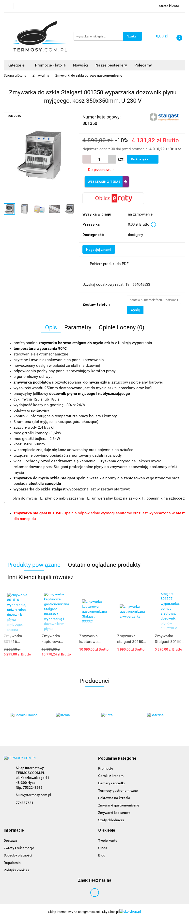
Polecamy (143, 65)
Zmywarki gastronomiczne (118, 805)
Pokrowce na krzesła (114, 798)
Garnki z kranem (111, 776)
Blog (101, 855)
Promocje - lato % (50, 65)
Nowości (80, 65)
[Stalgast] (165, 116)
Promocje (105, 768)
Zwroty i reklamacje (19, 848)
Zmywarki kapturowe (114, 813)
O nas (102, 848)
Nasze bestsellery (111, 65)
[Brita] (117, 715)
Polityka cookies (16, 870)
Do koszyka (140, 159)
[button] (117, 758)
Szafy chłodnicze (111, 820)
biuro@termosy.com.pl (33, 795)
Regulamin (12, 863)
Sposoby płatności (18, 855)
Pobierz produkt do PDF (109, 264)
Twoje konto (107, 840)
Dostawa (10, 840)
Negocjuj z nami (98, 250)
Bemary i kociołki (111, 783)
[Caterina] (163, 715)
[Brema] (72, 715)
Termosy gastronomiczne (118, 790)
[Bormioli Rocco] (26, 715)
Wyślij (135, 310)
